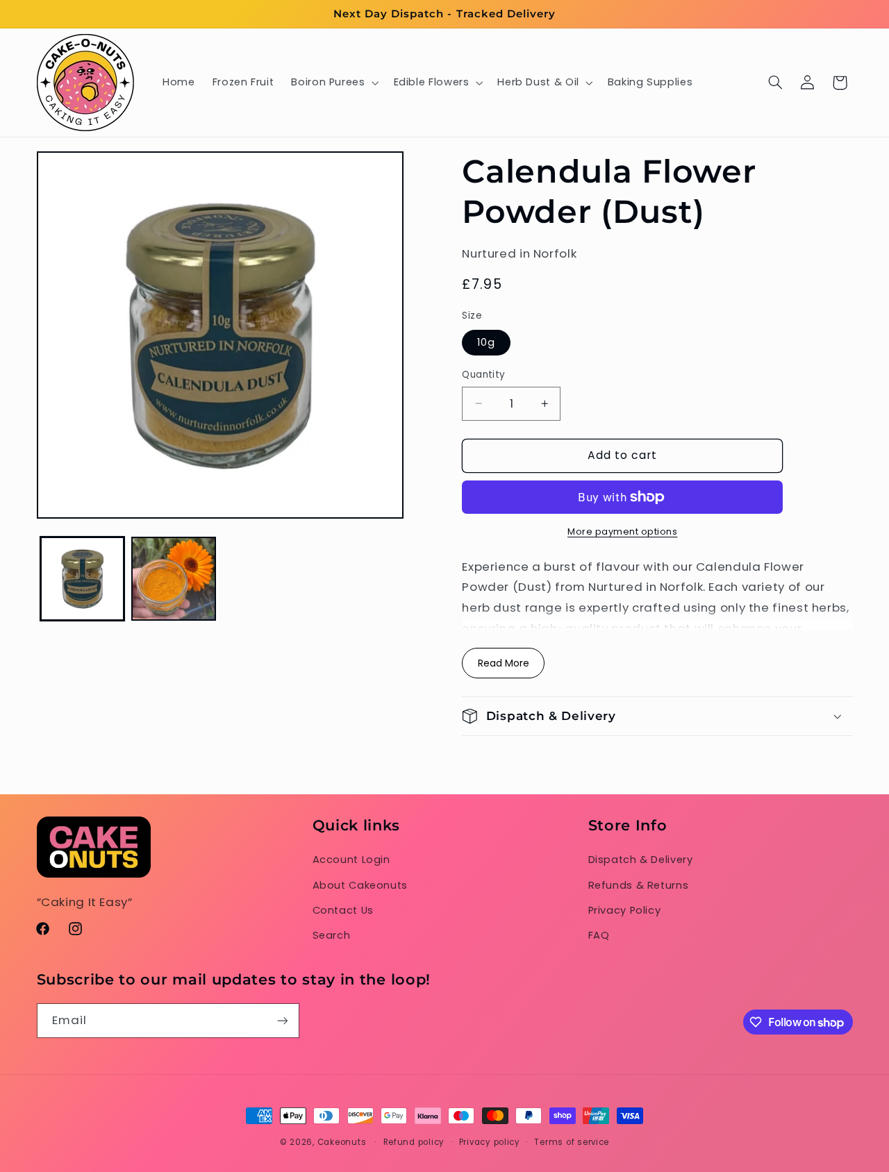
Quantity (483, 374)
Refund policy (414, 1142)
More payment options (622, 531)
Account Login (351, 860)
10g (486, 342)
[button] (334, 82)
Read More (503, 663)
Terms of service (571, 1142)
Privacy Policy (624, 910)
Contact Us (343, 910)
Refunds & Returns (638, 885)
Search (332, 935)
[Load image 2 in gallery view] (173, 579)
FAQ (599, 935)
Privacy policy (489, 1142)
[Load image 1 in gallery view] (82, 579)
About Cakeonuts (360, 885)
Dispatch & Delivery (640, 860)
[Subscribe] (282, 1020)
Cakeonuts (342, 1142)
